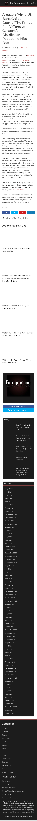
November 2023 (11, 595)
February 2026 (10, 508)
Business (5, 732)
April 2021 (8, 694)
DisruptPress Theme (26, 816)
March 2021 (9, 697)
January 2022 (9, 665)
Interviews (6, 738)
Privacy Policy (7, 794)
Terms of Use (20, 813)
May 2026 (8, 498)
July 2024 (8, 569)
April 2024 (8, 579)
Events (4, 735)
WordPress (14, 816)
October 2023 (10, 598)
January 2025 (9, 550)
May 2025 (8, 537)
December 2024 (11, 553)
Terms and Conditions (10, 798)
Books (4, 728)
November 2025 (11, 518)
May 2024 (8, 575)
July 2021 (8, 684)
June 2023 (8, 611)
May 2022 (8, 652)
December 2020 (11, 707)
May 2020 (8, 710)
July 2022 (8, 646)
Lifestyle (5, 742)
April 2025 (8, 540)
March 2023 (9, 620)
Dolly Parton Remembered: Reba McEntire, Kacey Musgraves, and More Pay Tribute (16, 278)
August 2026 (9, 489)
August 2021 (9, 681)
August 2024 (9, 566)
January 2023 (9, 627)
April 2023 (8, 617)
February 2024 (10, 585)
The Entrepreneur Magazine (23, 3)
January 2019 (9, 713)
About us (5, 784)
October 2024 (10, 559)
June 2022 (8, 649)
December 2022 (11, 630)
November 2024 (11, 556)
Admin (21, 48)
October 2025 (10, 521)
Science (5, 762)
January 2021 (9, 704)
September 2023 (11, 601)
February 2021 (10, 700)
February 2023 (10, 623)
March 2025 (9, 543)
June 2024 (8, 572)
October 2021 (10, 675)
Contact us (6, 781)
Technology (6, 765)
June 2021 (8, 688)
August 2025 (9, 527)
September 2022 (11, 639)
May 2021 (8, 691)
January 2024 (9, 588)
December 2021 (10, 668)
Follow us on (17, 407)
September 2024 (11, 562)
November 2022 (11, 633)
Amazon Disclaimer (9, 788)
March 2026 (9, 505)
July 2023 (8, 607)
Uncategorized (7, 772)
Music (4, 748)
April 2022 (8, 655)
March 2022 (9, 659)
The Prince (30, 55)
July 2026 (8, 492)
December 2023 (11, 591)
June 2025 (8, 534)
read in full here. (19, 190)
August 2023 (9, 604)
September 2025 (11, 524)
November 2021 (10, 672)
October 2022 (10, 636)
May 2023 (8, 614)
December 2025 (11, 514)
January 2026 (9, 511)
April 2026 (8, 502)
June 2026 (8, 495)
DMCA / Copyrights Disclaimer (13, 791)
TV (3, 769)
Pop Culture (6, 759)
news (4, 752)
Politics (4, 755)
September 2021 (11, 678)
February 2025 (10, 546)
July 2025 (8, 530)
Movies (5, 207)
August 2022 (9, 643)
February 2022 (10, 662)
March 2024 (9, 582)
